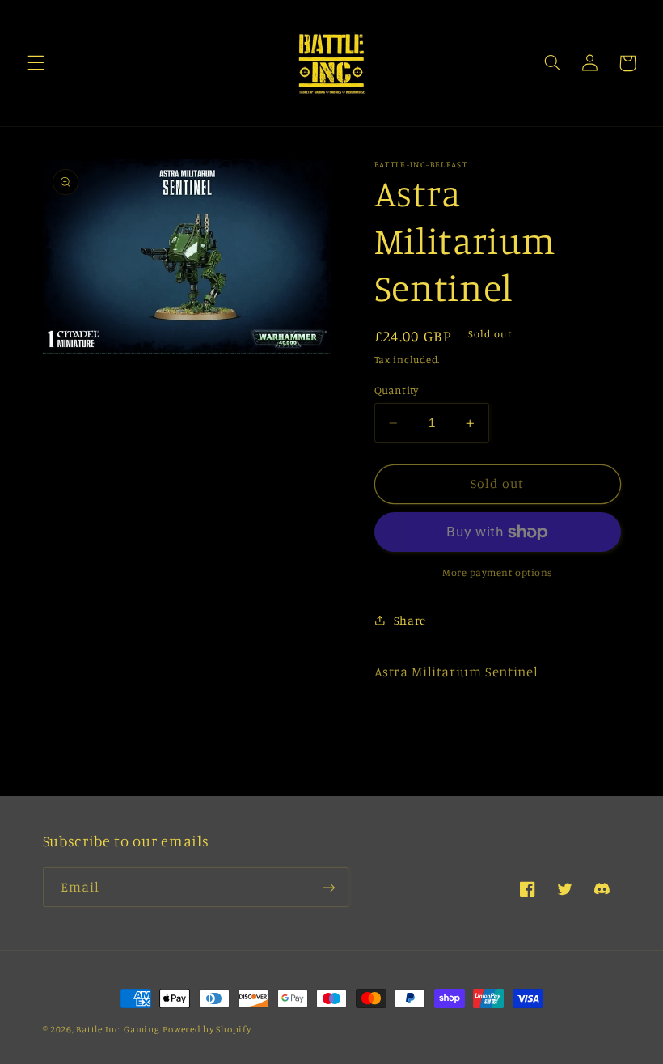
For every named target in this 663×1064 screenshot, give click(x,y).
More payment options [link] (497, 572)
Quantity (396, 390)
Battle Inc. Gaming (117, 1029)
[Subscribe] (328, 887)
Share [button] (410, 620)
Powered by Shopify (207, 1029)
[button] (35, 63)
